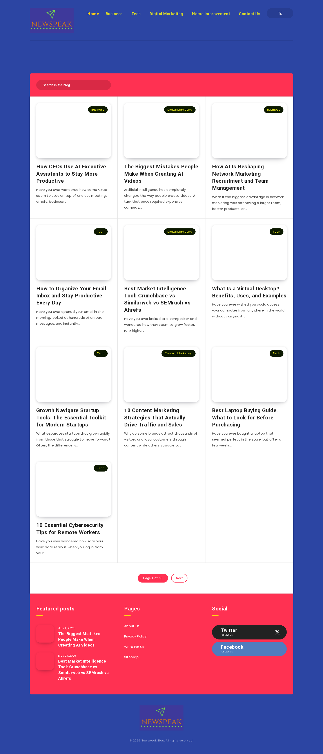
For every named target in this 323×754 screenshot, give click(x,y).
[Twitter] (280, 13)
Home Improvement (211, 13)
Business (114, 13)
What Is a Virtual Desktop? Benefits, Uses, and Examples (249, 292)
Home (93, 13)
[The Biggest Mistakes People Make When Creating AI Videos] (45, 634)
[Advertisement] (161, 51)
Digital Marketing (166, 13)
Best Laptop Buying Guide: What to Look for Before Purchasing (245, 417)
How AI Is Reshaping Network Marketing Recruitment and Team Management (240, 177)
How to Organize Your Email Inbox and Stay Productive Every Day (71, 296)
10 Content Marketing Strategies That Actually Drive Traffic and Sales (154, 417)
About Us (132, 626)
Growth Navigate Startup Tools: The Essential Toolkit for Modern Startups (71, 417)
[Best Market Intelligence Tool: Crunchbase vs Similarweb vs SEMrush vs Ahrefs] (45, 661)
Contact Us (249, 13)
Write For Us (134, 646)
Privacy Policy (135, 636)
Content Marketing (178, 353)
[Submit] (106, 84)
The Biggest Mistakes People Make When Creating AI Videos (161, 174)
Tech (136, 13)
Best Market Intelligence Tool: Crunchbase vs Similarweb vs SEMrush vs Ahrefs (157, 299)
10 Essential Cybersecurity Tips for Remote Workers (70, 528)
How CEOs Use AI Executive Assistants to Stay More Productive (71, 174)
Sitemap (131, 657)
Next (179, 578)
